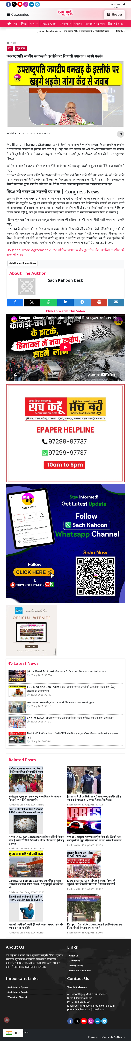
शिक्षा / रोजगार (115, 24)
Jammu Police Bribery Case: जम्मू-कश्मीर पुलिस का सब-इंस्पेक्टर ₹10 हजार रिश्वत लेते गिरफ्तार (94, 798)
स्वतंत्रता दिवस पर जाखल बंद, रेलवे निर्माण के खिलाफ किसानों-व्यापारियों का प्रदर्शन (35, 798)
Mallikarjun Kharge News (23, 263)
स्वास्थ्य (78, 24)
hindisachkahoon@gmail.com (97, 1005)
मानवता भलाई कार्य (95, 24)
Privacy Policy (76, 965)
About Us (73, 955)
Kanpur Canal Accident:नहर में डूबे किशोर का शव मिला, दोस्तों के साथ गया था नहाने (94, 926)
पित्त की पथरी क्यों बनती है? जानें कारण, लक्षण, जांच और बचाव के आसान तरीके (36, 926)
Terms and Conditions (80, 970)
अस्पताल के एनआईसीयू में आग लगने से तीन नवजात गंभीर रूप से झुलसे (60, 703)
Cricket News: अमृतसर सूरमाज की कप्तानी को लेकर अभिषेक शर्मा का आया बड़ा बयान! (70, 718)
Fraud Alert (48, 24)
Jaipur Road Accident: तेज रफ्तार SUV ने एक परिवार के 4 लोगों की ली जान (53, 31)
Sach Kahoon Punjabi (18, 992)
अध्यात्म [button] (64, 24)
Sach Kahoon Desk (65, 280)
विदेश (24, 24)
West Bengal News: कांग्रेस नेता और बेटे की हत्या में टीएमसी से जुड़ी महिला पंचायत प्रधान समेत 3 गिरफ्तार (94, 838)
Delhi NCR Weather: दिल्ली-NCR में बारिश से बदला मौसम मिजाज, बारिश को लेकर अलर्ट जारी (73, 736)
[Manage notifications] (6, 1020)
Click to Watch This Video (65, 311)
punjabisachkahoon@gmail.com (86, 1009)
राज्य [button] (32, 24)
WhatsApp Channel (17, 997)
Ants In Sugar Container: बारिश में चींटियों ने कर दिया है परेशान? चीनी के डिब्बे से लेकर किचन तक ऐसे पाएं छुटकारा (36, 840)
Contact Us (74, 960)
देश (16, 24)
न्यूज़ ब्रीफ (21, 48)
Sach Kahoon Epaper (18, 987)
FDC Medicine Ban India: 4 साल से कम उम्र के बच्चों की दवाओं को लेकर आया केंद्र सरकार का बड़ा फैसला (71, 689)
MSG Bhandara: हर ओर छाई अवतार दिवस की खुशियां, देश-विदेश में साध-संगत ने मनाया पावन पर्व (91, 882)
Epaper (117, 14)
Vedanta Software (114, 1037)
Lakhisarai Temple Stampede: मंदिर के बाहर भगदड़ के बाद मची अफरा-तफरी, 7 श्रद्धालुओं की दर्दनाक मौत (36, 884)
